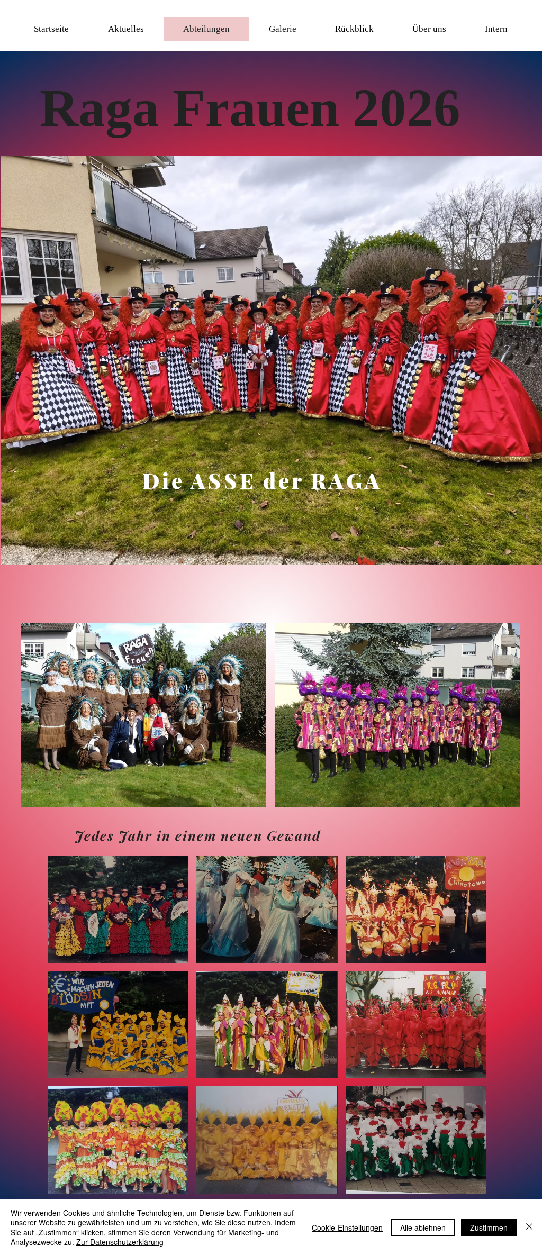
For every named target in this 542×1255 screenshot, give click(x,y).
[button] (125, 29)
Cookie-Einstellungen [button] (347, 1227)
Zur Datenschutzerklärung (120, 1241)
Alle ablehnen (423, 1227)
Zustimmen (489, 1227)
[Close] (529, 1227)
